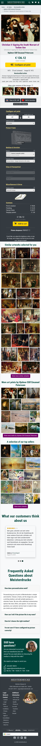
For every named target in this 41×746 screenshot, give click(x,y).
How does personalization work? (16, 588)
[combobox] (20, 123)
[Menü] (2, 2)
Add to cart (21, 224)
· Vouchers (15, 709)
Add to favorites (29, 100)
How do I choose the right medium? (17, 621)
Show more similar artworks (20, 376)
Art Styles (9, 7)
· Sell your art (15, 700)
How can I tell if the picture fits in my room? (20, 614)
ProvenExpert (16, 553)
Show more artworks (20, 506)
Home (3, 7)
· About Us (5, 725)
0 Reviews (24, 104)
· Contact (5, 700)
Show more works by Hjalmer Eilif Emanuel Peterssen (20, 435)
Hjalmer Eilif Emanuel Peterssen (12, 9)
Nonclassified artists (19, 7)
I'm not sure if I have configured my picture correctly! (20, 629)
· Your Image (15, 697)
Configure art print (21, 65)
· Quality (14, 702)
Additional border (10, 121)
